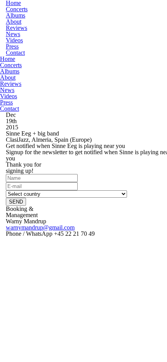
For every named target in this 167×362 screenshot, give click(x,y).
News (13, 34)
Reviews (16, 27)
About (13, 21)
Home (7, 59)
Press (12, 46)
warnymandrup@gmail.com (40, 227)
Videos (14, 40)
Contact (15, 52)
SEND (16, 202)
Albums (15, 15)
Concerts (17, 9)
